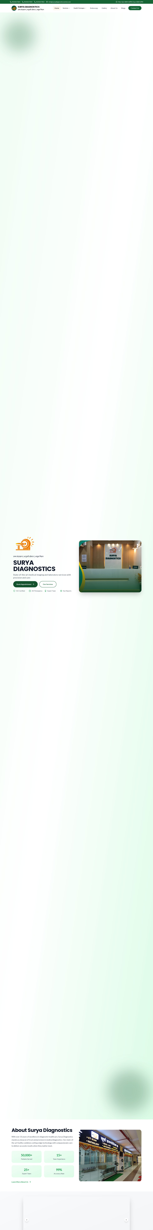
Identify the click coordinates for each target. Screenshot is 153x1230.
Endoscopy (94, 8)
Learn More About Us (20, 1182)
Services (65, 8)
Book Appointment (24, 584)
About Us (114, 8)
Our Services (48, 584)
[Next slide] (126, 1220)
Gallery (104, 8)
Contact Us (135, 8)
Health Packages (79, 8)
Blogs (123, 8)
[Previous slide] (27, 1220)
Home (57, 8)
